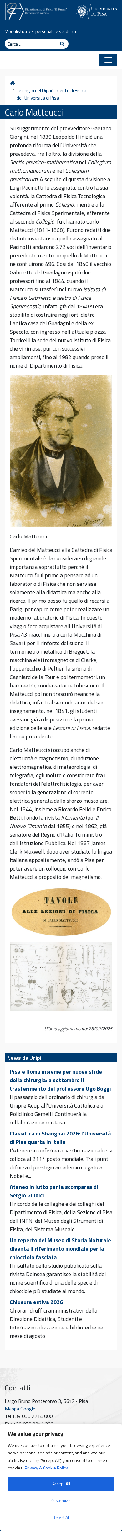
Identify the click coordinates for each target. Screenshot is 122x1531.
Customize (61, 1500)
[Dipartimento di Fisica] (36, 10)
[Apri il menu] (108, 60)
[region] (61, 1477)
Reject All (61, 1517)
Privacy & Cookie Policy (46, 1467)
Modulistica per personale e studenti (40, 31)
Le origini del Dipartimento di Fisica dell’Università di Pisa (51, 94)
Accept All (61, 1483)
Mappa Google (20, 1408)
